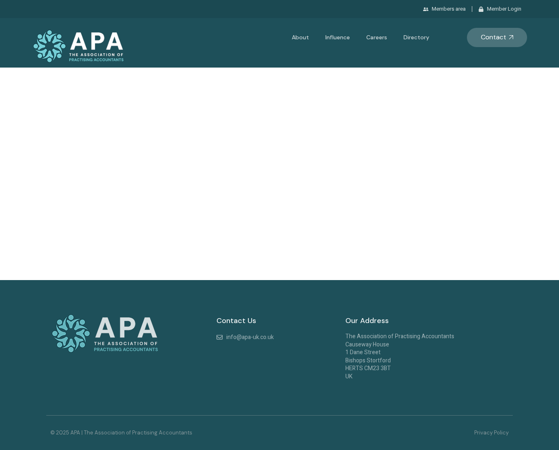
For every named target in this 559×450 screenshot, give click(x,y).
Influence (337, 37)
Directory (416, 37)
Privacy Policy (491, 432)
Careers (376, 37)
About (300, 37)
